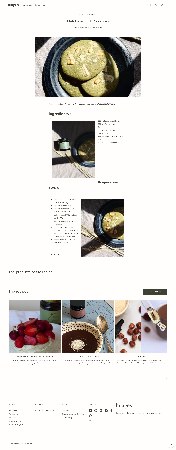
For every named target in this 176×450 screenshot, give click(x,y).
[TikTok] (111, 410)
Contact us (66, 410)
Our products (13, 410)
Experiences (27, 5)
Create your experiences (44, 410)
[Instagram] (95, 410)
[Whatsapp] (90, 415)
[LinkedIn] (90, 410)
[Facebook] (101, 410)
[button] (156, 5)
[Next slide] (164, 377)
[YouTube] (106, 410)
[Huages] (124, 406)
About (45, 5)
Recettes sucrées (88, 15)
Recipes (38, 5)
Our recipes (13, 417)
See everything (155, 292)
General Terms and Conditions (73, 414)
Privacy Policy (67, 417)
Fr (147, 5)
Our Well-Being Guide (17, 425)
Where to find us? (15, 421)
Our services (13, 414)
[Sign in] (162, 5)
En (151, 5)
